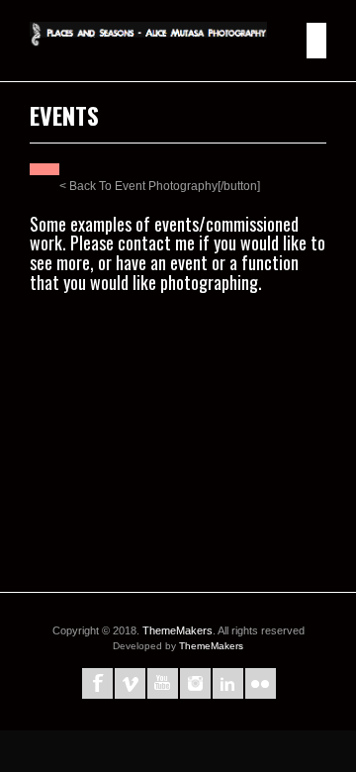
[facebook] (97, 683)
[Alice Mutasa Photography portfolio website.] (148, 40)
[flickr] (260, 683)
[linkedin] (228, 683)
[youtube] (162, 683)
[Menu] (316, 40)
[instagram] (195, 683)
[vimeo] (130, 683)
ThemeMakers (177, 630)
